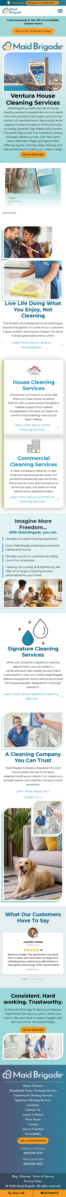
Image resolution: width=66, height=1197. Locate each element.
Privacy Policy (33, 1181)
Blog (15, 1176)
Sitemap (25, 1176)
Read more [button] (33, 969)
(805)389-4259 (33, 1153)
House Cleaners (33, 1086)
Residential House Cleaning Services (33, 1090)
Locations (33, 1105)
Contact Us (33, 1110)
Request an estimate (40, 2)
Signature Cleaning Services (33, 1100)
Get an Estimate (33, 154)
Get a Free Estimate (33, 1140)
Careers (33, 1124)
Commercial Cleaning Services (33, 1095)
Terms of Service (43, 1176)
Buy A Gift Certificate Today (33, 31)
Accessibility (33, 1134)
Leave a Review (33, 1114)
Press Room (33, 1119)
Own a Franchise (33, 1129)
